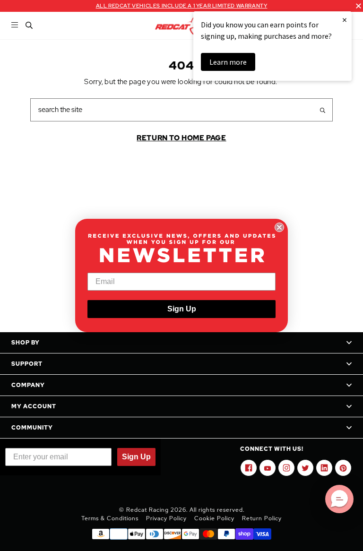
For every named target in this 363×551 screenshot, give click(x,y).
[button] (339, 499)
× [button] (344, 20)
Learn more (228, 62)
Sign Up (181, 309)
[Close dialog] (279, 227)
